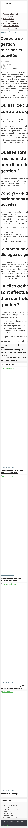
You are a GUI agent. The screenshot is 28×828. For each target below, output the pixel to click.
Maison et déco (8, 19)
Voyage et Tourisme (10, 23)
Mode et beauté (9, 21)
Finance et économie (10, 14)
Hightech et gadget (10, 28)
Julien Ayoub (7, 64)
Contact (6, 825)
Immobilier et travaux (11, 26)
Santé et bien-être (9, 16)
